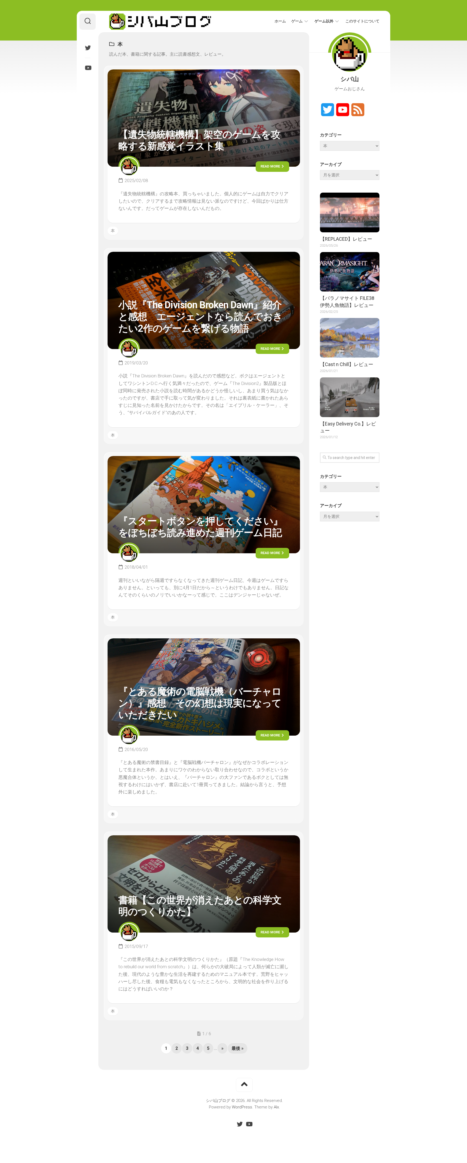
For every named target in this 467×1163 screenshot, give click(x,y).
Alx (276, 1107)
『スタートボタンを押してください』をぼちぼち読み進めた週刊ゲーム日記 (200, 526)
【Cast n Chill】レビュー (346, 364)
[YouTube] (87, 68)
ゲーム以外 (324, 21)
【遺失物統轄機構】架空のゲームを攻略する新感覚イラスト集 (199, 140)
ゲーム (297, 21)
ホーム (280, 21)
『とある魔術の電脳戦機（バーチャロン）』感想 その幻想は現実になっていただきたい (199, 703)
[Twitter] (87, 48)
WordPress (242, 1107)
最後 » (237, 1048)
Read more (271, 166)
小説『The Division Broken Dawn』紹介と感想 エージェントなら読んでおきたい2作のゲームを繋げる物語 (200, 316)
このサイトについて (362, 21)
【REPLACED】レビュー (346, 239)
